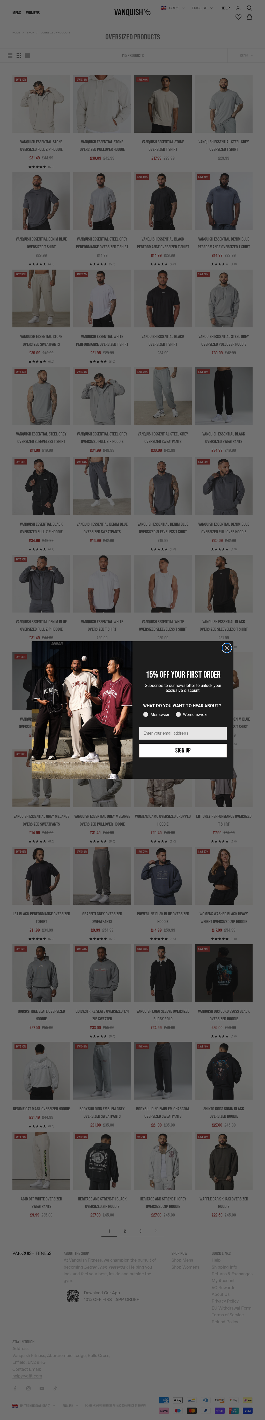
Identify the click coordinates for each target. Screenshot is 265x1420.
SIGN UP (183, 751)
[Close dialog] (226, 647)
